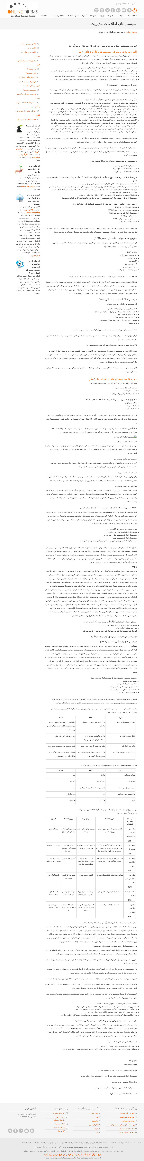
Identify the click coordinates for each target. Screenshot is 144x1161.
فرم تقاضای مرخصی (127, 1117)
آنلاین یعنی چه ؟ (31, 73)
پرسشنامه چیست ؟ (29, 90)
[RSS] (129, 10)
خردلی (96, 1128)
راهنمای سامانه (59, 1120)
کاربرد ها (61, 1131)
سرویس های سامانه (28, 186)
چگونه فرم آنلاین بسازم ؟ (27, 77)
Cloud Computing (33, 213)
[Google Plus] (96, 10)
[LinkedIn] (118, 10)
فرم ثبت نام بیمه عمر (127, 1113)
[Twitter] (107, 10)
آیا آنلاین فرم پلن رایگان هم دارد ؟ (34, 169)
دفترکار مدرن (93, 1125)
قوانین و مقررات (59, 1113)
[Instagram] (102, 10)
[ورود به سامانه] (134, 12)
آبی (97, 1117)
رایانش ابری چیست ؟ (29, 44)
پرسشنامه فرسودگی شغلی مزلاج (123, 1125)
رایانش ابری (32, 48)
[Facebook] (113, 10)
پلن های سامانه (59, 1127)
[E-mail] (124, 10)
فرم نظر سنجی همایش (126, 1132)
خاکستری (95, 1121)
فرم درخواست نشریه (127, 1128)
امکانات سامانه (59, 1124)
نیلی (96, 1132)
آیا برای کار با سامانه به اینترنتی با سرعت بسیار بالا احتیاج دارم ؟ (33, 267)
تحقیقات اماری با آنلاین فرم (27, 119)
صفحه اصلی (131, 32)
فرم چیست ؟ (31, 69)
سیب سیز (94, 1113)
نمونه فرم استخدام (128, 1121)
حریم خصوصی (35, 255)
